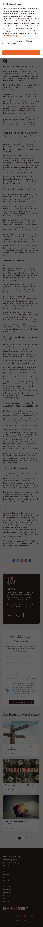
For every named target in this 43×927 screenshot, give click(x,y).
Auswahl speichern (22, 48)
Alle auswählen (21, 53)
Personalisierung (10, 43)
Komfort (31, 41)
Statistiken (20, 41)
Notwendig (8, 41)
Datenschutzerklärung (9, 36)
